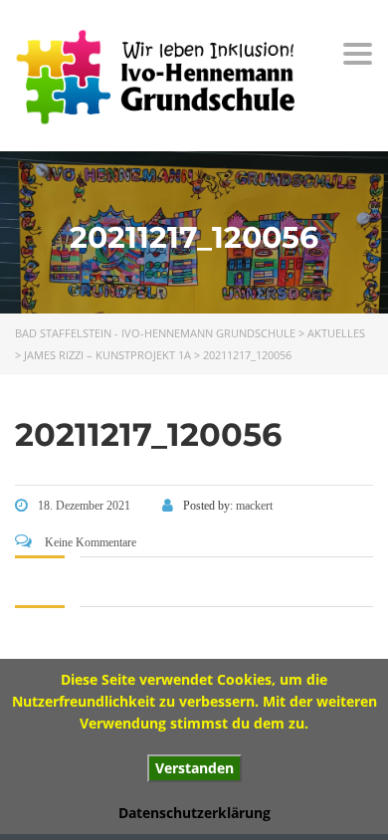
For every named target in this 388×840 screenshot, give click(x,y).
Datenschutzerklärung (194, 812)
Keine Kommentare (89, 542)
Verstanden (194, 767)
